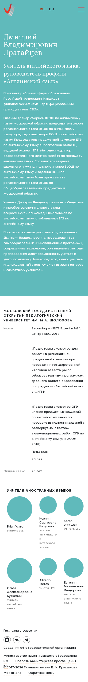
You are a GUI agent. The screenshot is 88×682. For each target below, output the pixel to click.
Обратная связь (41, 673)
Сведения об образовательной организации (40, 648)
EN (51, 9)
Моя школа (12, 673)
